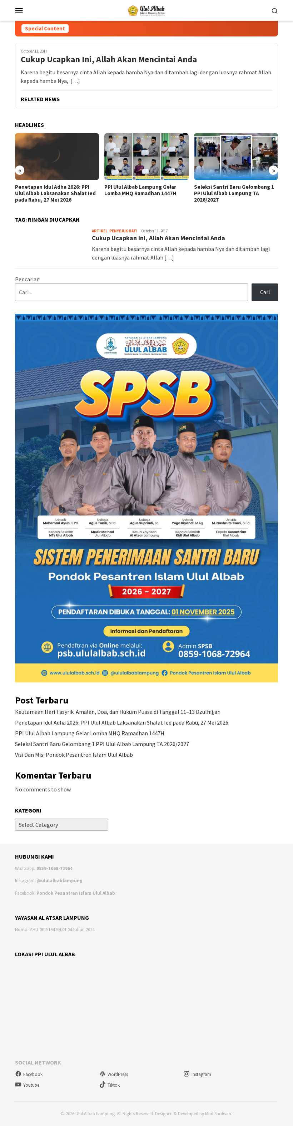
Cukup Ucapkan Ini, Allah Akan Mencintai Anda (109, 59)
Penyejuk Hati (123, 230)
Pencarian (27, 279)
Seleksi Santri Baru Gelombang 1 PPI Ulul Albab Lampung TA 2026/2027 (234, 193)
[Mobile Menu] (27, 10)
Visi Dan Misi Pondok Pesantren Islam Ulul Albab (74, 754)
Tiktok (114, 1085)
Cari (265, 292)
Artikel (100, 230)
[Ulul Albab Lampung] (147, 9)
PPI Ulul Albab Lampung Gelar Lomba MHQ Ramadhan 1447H (140, 190)
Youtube (31, 1085)
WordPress (118, 1074)
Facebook (33, 1074)
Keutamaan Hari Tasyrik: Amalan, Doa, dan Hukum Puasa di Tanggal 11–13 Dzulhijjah (117, 711)
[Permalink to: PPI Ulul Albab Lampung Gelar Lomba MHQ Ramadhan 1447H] (146, 156)
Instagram (201, 1074)
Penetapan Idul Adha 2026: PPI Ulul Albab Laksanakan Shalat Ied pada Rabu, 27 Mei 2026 (55, 193)
